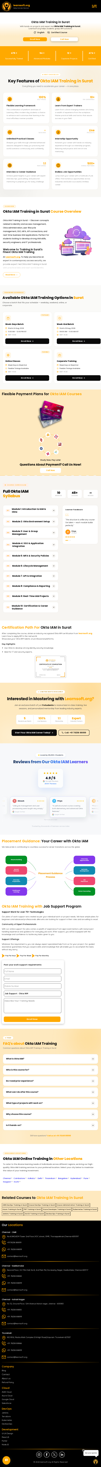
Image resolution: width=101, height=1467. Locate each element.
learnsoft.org (85, 633)
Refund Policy (8, 1382)
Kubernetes (7, 1420)
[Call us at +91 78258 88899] (6, 1450)
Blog (4, 1370)
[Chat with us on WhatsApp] (6, 1456)
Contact (6, 1374)
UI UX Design (7, 1433)
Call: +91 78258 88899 (75, 732)
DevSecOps (7, 1424)
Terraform (6, 1416)
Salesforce (6, 1403)
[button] (50, 808)
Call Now (64, 39)
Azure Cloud (7, 1395)
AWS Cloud (6, 1392)
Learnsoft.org (13, 257)
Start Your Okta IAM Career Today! (32, 732)
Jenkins (5, 1413)
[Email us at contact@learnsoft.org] (6, 1443)
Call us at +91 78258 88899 (59, 1135)
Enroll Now (35, 39)
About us (6, 1378)
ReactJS (5, 1437)
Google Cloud (8, 1399)
